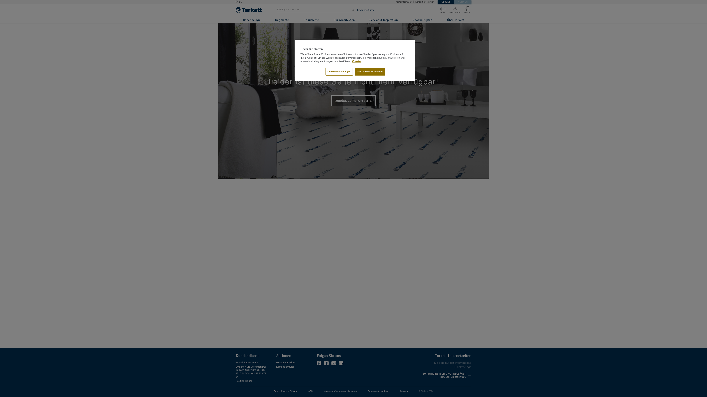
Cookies (356, 61)
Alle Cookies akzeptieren (370, 71)
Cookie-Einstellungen (339, 71)
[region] (355, 60)
